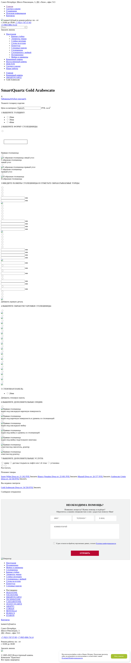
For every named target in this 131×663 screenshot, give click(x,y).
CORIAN (10, 608)
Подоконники (17, 55)
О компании (11, 11)
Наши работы (12, 68)
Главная (9, 6)
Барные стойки (17, 36)
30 (11, 120)
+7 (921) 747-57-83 (23, 22)
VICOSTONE (12, 595)
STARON (10, 615)
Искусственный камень (16, 62)
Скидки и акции (13, 9)
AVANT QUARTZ (14, 604)
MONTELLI (11, 611)
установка (54, 463)
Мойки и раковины (19, 57)
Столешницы (17, 50)
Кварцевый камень (14, 59)
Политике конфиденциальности (106, 543)
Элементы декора (18, 39)
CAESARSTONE (13, 602)
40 (11, 122)
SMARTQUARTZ (14, 597)
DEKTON (10, 64)
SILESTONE (11, 592)
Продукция (11, 34)
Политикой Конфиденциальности (72, 658)
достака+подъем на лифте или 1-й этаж (30, 463)
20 (11, 117)
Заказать (33, 476)
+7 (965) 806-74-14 (9, 25)
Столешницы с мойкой (21, 52)
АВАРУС (10, 606)
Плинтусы (15, 45)
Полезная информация (16, 13)
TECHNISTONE (13, 599)
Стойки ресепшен (14, 577)
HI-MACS (10, 613)
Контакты (10, 16)
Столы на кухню (18, 43)
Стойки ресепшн (18, 41)
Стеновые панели (19, 48)
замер (6, 463)
